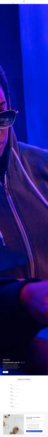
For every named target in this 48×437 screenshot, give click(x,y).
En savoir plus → (29, 431)
